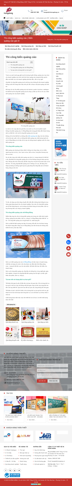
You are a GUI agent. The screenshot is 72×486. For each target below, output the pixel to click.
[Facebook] (5, 470)
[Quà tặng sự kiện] (43, 314)
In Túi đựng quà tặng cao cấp (60, 102)
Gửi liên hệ (42, 381)
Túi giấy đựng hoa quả (60, 126)
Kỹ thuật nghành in (40, 464)
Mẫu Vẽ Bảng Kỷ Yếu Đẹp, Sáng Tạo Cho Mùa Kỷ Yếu (57, 416)
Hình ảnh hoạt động (25, 455)
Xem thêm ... (10, 419)
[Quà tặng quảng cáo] (28, 314)
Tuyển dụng (23, 464)
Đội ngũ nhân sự (24, 453)
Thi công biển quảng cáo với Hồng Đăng (22, 67)
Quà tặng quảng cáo (27, 46)
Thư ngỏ (22, 450)
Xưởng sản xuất (24, 458)
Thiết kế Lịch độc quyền (12, 458)
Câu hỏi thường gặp (40, 461)
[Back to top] (70, 475)
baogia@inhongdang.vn (62, 174)
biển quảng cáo (11, 304)
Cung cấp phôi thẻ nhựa (60, 107)
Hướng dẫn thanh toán (41, 453)
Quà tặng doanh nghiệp (12, 46)
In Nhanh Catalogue (10, 450)
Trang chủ (50, 39)
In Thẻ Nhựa (8, 455)
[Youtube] (14, 470)
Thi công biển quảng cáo (61, 39)
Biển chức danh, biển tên (30, 49)
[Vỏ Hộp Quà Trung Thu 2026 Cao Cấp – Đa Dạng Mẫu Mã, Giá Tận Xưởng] (36, 405)
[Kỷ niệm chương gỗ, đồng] (28, 332)
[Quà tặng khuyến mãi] (12, 332)
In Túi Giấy (8, 453)
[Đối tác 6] (57, 436)
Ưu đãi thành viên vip (40, 458)
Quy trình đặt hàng (40, 450)
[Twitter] (19, 470)
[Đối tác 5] (36, 436)
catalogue (46, 89)
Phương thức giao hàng (41, 455)
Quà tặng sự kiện (41, 46)
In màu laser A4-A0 (59, 121)
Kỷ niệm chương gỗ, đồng (13, 49)
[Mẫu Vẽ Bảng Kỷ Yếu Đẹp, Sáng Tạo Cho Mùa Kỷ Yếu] (58, 405)
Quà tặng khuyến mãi (54, 46)
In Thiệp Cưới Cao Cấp (60, 112)
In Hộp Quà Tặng (59, 97)
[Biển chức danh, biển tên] (43, 332)
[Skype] (10, 470)
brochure (39, 89)
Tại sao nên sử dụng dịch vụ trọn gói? (21, 70)
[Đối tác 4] (14, 436)
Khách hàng (23, 461)
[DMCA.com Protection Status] (36, 484)
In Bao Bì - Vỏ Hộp (10, 461)
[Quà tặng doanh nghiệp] (12, 314)
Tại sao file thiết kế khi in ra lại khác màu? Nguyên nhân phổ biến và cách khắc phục (13, 416)
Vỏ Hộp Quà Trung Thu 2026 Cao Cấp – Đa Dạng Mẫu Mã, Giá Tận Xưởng (35, 416)
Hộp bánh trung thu (60, 131)
